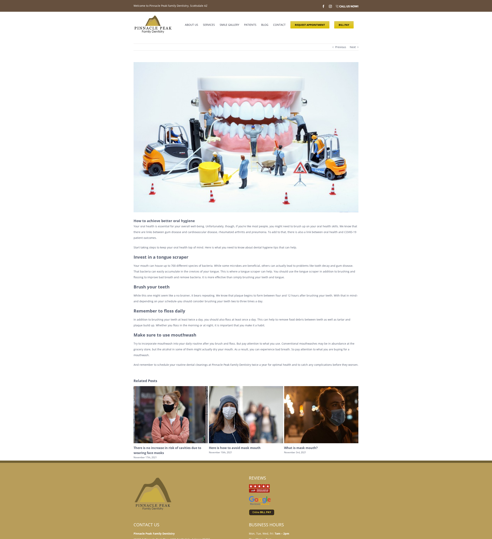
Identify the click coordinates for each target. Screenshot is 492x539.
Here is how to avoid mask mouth (159, 448)
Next (353, 47)
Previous (340, 47)
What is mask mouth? (226, 448)
